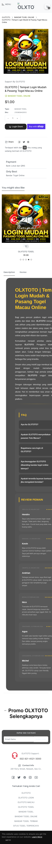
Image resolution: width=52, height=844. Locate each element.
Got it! (8, 840)
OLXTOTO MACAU (26, 802)
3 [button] (26, 259)
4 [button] (28, 259)
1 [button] (20, 259)
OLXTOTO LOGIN (26, 797)
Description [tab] (9, 272)
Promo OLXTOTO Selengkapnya (27, 713)
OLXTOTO (6, 17)
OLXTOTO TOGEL (26, 251)
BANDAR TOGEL (26, 811)
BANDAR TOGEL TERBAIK (26, 821)
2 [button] (23, 259)
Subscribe (41, 739)
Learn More (37, 837)
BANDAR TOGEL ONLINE (24, 17)
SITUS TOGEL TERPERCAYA (26, 826)
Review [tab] (23, 272)
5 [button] (31, 259)
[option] (26, 228)
